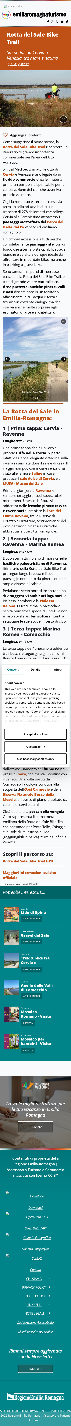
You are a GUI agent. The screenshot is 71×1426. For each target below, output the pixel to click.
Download (35, 1207)
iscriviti (35, 1369)
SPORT (24, 64)
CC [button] (63, 119)
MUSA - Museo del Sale (23, 483)
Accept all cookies (35, 734)
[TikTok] (67, 21)
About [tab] (58, 669)
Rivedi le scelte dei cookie (35, 1332)
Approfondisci (31, 918)
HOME (13, 64)
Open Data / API (36, 1228)
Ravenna (43, 490)
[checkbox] (22, 134)
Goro (21, 774)
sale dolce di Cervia (37, 478)
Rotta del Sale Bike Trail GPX (28, 861)
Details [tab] (35, 669)
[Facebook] (48, 21)
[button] (7, 359)
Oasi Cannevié (37, 789)
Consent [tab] (13, 669)
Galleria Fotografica (35, 1249)
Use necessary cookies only (35, 758)
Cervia (8, 174)
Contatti (35, 1269)
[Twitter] (57, 21)
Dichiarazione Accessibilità (35, 1322)
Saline (36, 473)
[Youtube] (62, 21)
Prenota (28, 1023)
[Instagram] (52, 21)
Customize (33, 746)
